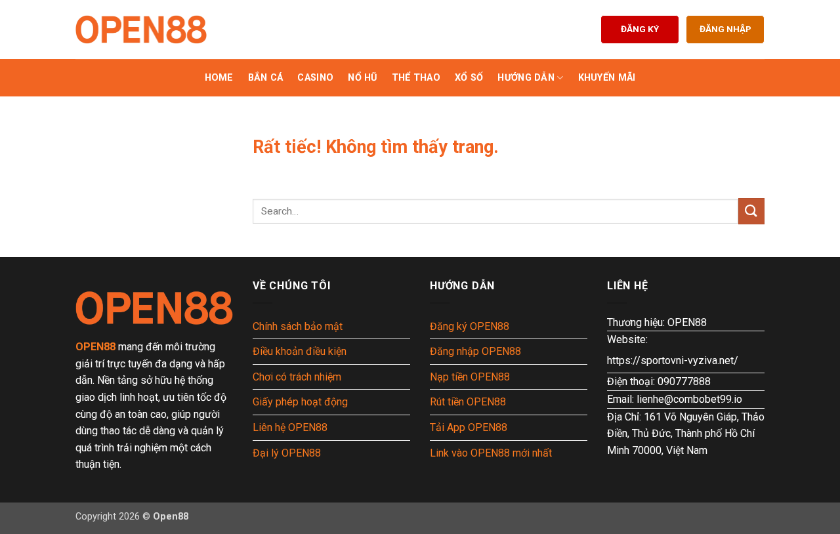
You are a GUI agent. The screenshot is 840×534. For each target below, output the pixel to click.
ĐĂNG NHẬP (725, 29)
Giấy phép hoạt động (300, 402)
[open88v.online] (141, 29)
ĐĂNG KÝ (640, 29)
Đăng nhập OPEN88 (475, 351)
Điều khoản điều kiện (299, 351)
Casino (315, 77)
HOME (219, 77)
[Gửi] (751, 211)
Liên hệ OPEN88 (290, 427)
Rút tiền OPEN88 (468, 402)
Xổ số (469, 77)
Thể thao (416, 77)
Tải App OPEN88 (468, 427)
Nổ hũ (362, 77)
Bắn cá (266, 77)
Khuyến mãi (607, 77)
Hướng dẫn (526, 77)
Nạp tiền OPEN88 (470, 377)
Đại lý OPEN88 (287, 453)
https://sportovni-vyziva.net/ (672, 360)
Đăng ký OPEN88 (469, 326)
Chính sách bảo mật (298, 326)
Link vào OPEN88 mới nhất (491, 453)
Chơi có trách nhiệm (297, 377)
